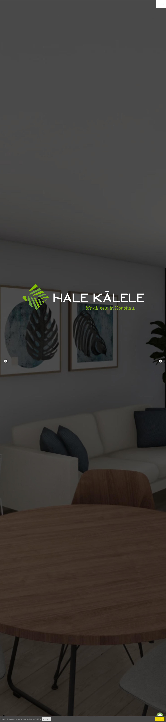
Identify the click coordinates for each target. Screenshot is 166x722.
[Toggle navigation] (162, 4)
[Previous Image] (6, 361)
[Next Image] (160, 361)
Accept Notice (160, 719)
